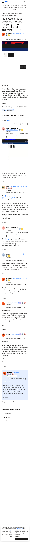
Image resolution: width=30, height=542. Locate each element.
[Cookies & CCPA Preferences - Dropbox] (15, 533)
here (16, 7)
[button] (3, 34)
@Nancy (6, 239)
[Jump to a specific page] (27, 124)
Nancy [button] (7, 186)
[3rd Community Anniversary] (20, 303)
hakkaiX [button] (8, 254)
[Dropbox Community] (8, 2)
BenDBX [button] (8, 303)
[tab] (5, 115)
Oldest (9, 120)
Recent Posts (6, 417)
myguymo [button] (9, 33)
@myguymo (8, 196)
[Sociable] (9, 188)
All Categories (7, 413)
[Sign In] (27, 2)
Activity (5, 420)
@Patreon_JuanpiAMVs (9, 198)
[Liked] (9, 35)
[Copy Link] (25, 39)
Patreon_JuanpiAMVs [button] (12, 128)
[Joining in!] (7, 35)
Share (4, 103)
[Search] (24, 2)
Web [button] (3, 110)
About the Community (9, 424)
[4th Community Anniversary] (7, 188)
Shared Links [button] (10, 110)
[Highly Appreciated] (11, 188)
